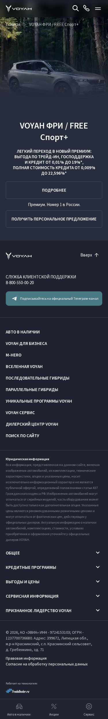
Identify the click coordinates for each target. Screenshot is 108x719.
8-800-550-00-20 (20, 282)
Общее (13, 553)
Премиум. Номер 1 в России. (54, 204)
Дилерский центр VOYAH (32, 424)
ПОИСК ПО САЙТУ (22, 435)
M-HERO (13, 355)
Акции (54, 714)
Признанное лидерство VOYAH (38, 610)
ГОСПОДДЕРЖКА (77, 156)
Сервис (89, 714)
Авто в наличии (19, 714)
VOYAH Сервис (20, 412)
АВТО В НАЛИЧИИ (23, 332)
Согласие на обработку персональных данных (47, 664)
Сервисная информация (32, 596)
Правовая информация (26, 658)
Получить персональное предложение (54, 219)
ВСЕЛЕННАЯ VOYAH (24, 366)
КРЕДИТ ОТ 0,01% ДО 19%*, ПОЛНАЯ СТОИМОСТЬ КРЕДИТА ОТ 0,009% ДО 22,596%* (54, 167)
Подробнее (54, 190)
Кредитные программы (31, 567)
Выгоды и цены (22, 581)
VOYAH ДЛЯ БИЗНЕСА (26, 343)
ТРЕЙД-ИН (48, 156)
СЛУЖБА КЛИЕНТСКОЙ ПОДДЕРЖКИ (41, 277)
